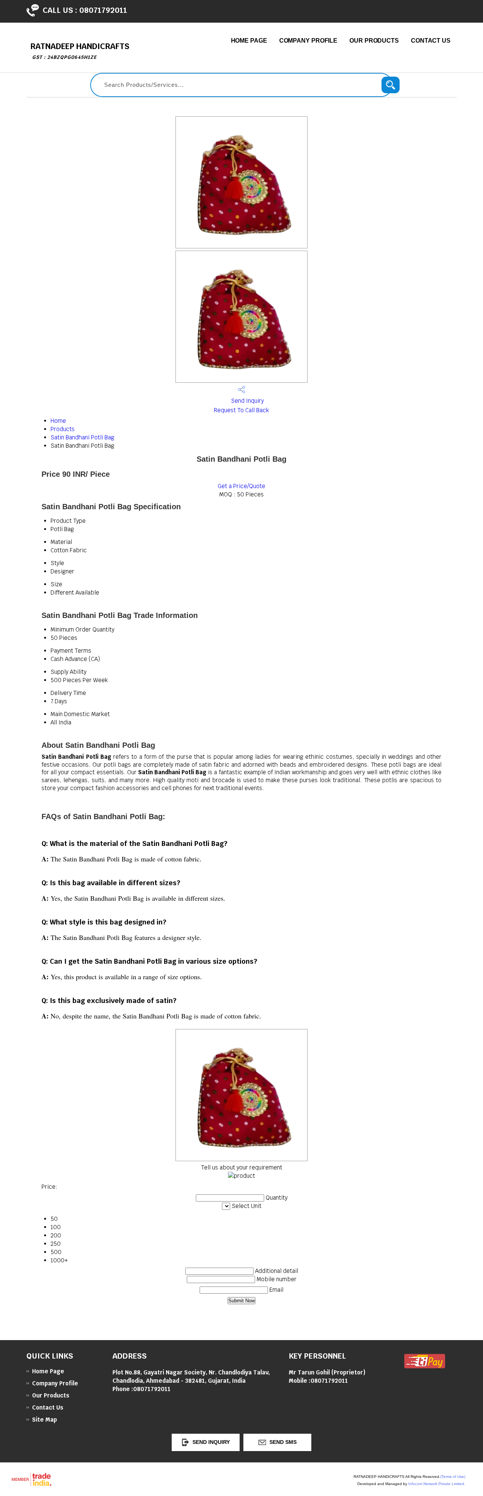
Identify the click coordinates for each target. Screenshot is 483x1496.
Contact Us (431, 40)
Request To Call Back (241, 410)
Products (63, 429)
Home (58, 420)
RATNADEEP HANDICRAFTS (79, 50)
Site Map (44, 1419)
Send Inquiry (246, 400)
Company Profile (308, 40)
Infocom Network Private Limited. (436, 1484)
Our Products (374, 40)
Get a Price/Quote (241, 486)
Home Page (249, 40)
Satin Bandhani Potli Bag (82, 437)
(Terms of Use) (452, 1476)
